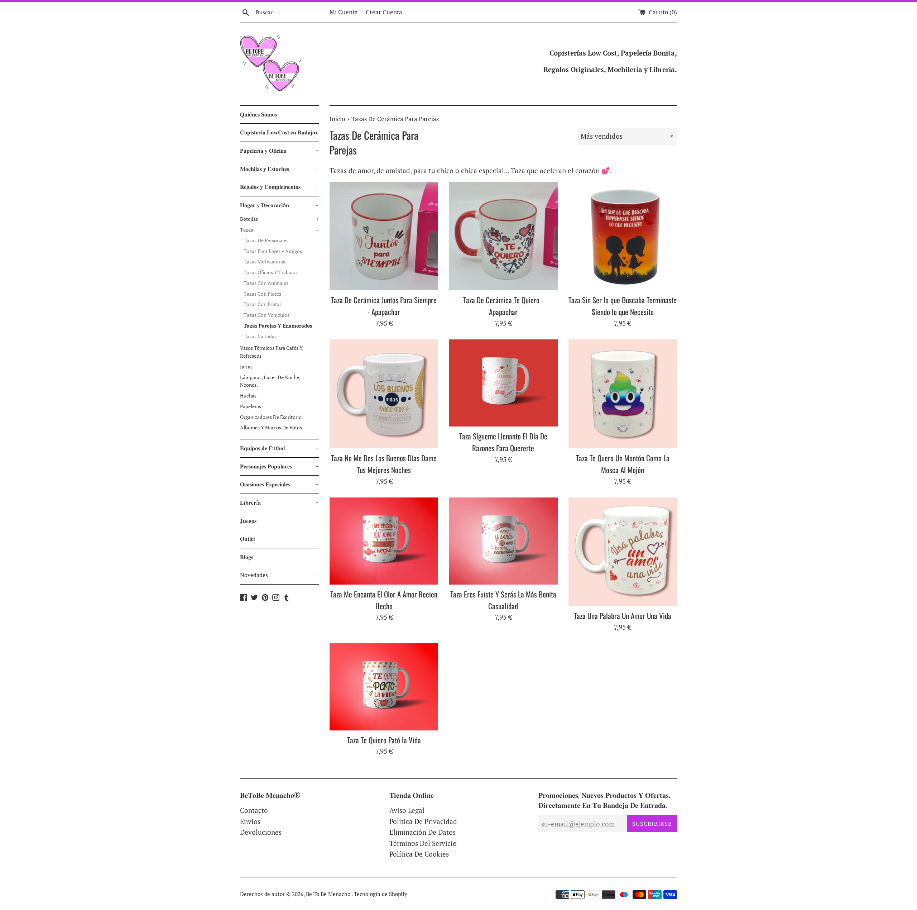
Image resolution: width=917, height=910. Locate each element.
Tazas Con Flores (262, 294)
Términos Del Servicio (423, 843)
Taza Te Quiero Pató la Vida (384, 739)
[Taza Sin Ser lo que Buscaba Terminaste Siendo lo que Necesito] (622, 236)
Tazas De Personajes (266, 240)
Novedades (279, 575)
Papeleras (250, 406)
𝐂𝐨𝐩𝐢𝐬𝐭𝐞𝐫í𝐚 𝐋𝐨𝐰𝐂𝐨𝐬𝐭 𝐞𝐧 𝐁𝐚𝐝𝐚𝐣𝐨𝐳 (279, 132)
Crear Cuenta (384, 12)
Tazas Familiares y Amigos (273, 251)
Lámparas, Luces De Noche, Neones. (270, 381)
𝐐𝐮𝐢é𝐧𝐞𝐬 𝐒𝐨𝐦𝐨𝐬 (258, 114)
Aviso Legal (406, 810)
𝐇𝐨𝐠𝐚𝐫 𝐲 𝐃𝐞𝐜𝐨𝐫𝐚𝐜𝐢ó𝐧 (279, 205)
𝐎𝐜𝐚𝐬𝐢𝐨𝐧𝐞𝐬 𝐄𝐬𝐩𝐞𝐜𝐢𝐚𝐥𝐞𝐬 (279, 484)
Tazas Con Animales (266, 283)
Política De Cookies (419, 853)
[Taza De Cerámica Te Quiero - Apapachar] (503, 236)
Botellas (279, 219)
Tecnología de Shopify (380, 893)
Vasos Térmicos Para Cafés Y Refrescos (271, 352)
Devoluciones (261, 832)
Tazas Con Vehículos (266, 315)
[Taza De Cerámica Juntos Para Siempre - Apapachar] (384, 236)
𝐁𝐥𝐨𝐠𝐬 (246, 557)
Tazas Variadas (260, 336)
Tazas (279, 230)
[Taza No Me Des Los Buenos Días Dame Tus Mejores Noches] (384, 393)
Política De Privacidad (423, 821)
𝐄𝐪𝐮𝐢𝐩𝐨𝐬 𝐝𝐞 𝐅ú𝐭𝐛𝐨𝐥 (279, 448)
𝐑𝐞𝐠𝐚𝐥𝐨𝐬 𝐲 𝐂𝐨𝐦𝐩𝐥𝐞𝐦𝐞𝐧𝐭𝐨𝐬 (279, 187)
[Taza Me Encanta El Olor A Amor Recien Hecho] (384, 541)
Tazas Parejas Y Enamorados (278, 326)
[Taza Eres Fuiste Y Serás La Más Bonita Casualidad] (503, 541)
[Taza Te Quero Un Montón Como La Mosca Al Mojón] (622, 393)
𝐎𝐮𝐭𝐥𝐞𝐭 (247, 539)
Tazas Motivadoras (264, 261)
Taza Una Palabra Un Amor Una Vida (622, 615)
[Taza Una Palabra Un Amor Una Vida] (622, 551)
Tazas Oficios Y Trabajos (271, 272)
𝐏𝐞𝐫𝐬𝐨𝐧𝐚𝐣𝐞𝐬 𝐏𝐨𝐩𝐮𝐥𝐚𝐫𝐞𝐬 (279, 466)
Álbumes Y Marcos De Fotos (271, 427)
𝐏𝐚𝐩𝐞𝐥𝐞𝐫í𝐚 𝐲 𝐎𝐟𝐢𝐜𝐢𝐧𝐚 (279, 150)
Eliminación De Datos (422, 832)
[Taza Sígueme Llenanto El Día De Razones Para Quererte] (503, 383)
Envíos (250, 821)
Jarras (246, 366)
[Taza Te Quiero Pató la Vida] (384, 686)
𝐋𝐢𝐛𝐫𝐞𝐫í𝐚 (279, 502)
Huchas (248, 395)
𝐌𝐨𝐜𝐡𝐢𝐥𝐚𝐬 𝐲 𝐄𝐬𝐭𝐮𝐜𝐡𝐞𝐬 (279, 169)
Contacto (254, 810)
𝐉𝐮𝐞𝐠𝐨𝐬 (248, 521)
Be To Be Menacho (328, 893)
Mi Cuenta (344, 12)
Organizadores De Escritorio (271, 417)
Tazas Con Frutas (263, 304)
